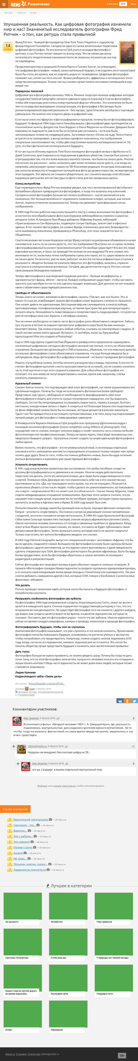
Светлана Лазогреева (16, 957)
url (58, 718)
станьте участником (64, 785)
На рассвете (11, 921)
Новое (33, 12)
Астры (8, 1029)
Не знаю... (20, 858)
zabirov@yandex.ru (37, 746)
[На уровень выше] (14, 746)
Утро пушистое (104, 921)
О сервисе (21, 1054)
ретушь (33, 691)
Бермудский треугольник (30, 819)
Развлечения (39, 4)
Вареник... (20, 830)
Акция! (18, 853)
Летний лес (57, 921)
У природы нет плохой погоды (112, 957)
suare (32, 688)
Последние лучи (59, 993)
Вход (133, 4)
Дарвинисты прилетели (29, 869)
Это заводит (21, 841)
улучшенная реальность (50, 691)
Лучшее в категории (71, 885)
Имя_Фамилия (31, 718)
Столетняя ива (58, 957)
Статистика (34, 1054)
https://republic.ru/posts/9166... (47, 683)
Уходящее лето (104, 993)
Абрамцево (57, 1029)
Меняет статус (22, 847)
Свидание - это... (24, 825)
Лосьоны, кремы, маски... (30, 864)
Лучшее (8, 12)
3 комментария (26, 694)
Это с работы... (23, 836)
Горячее (21, 12)
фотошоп (23, 691)
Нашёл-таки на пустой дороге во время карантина (21, 992)
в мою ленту (112, 4)
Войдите (42, 785)
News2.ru (10, 1054)
